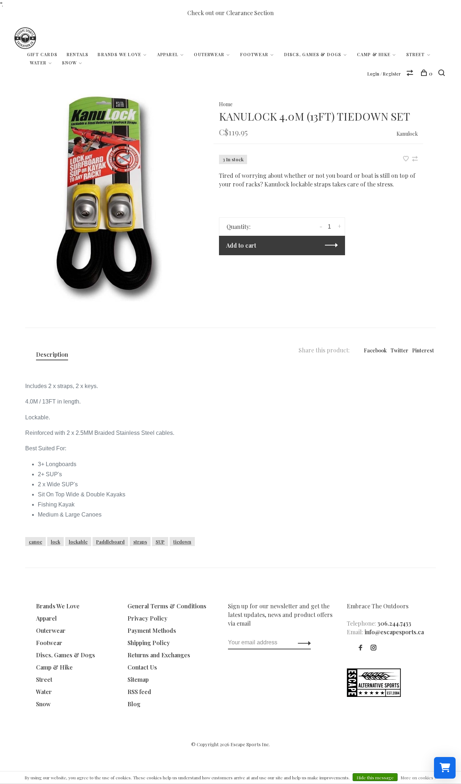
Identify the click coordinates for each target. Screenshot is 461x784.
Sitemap (138, 679)
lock (55, 542)
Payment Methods (151, 630)
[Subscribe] (302, 642)
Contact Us (142, 667)
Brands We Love (119, 54)
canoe (35, 542)
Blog (133, 704)
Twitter (399, 350)
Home (226, 104)
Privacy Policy (147, 618)
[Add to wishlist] (406, 159)
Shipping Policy (148, 642)
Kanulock (407, 133)
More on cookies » (418, 777)
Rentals (77, 54)
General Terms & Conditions (166, 606)
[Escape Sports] (374, 694)
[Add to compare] (415, 159)
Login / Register (384, 74)
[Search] (442, 73)
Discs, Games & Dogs (312, 54)
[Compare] (411, 73)
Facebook (375, 350)
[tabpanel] (107, 198)
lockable (78, 542)
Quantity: (239, 226)
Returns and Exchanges (158, 655)
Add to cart (241, 245)
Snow (69, 63)
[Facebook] (360, 648)
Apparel (167, 54)
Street (415, 54)
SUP (160, 542)
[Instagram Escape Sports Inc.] (373, 648)
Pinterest (423, 350)
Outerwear (209, 54)
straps (140, 542)
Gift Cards (42, 54)
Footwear (254, 54)
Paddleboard (110, 542)
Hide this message (375, 777)
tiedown (182, 542)
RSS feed (139, 691)
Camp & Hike (373, 54)
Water (38, 63)
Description (52, 354)
